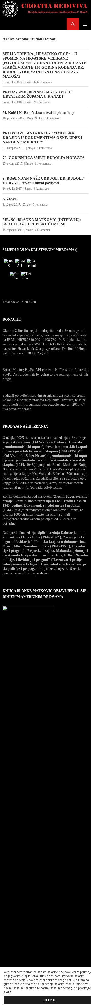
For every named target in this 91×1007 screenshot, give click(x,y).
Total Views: (12, 302)
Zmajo (28, 82)
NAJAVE (10, 199)
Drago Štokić (35, 118)
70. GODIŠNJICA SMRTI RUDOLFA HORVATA (44, 158)
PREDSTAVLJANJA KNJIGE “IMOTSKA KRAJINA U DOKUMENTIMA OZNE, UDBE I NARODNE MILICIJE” (42, 137)
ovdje (7, 992)
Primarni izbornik (85, 24)
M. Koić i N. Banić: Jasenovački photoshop (38, 113)
